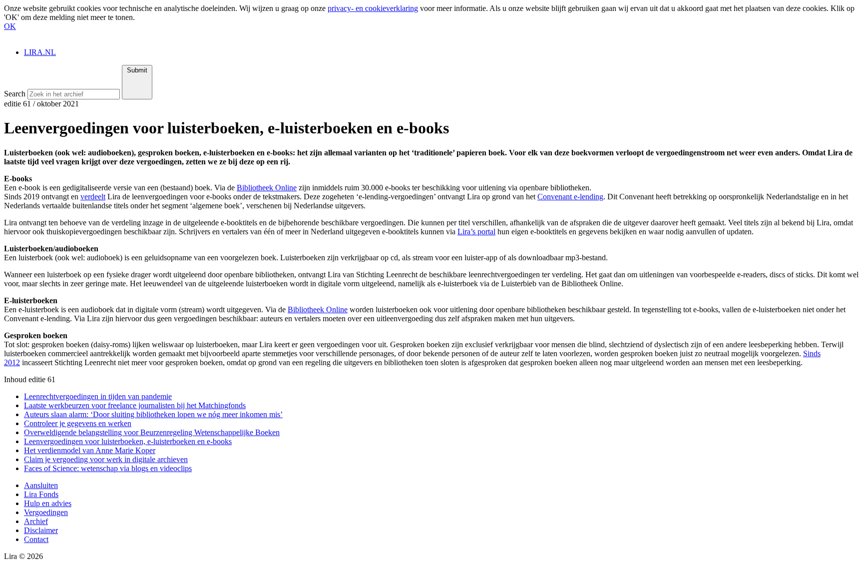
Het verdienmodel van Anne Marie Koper (89, 450)
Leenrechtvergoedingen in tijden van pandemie (98, 396)
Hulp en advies (47, 503)
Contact (36, 539)
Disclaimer (41, 530)
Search (14, 93)
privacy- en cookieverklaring (373, 8)
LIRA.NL (40, 52)
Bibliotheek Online (267, 187)
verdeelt (92, 196)
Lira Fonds (41, 494)
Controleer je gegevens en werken (77, 423)
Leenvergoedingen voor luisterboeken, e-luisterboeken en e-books (128, 441)
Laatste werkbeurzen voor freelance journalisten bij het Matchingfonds (135, 405)
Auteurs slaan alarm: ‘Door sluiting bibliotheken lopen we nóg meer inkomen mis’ (153, 414)
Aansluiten (41, 485)
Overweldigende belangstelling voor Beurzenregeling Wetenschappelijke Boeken (152, 432)
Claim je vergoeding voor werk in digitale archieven (106, 459)
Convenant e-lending (570, 196)
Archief (36, 521)
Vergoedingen (46, 512)
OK (10, 26)
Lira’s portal (476, 231)
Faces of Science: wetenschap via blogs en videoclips (108, 468)
